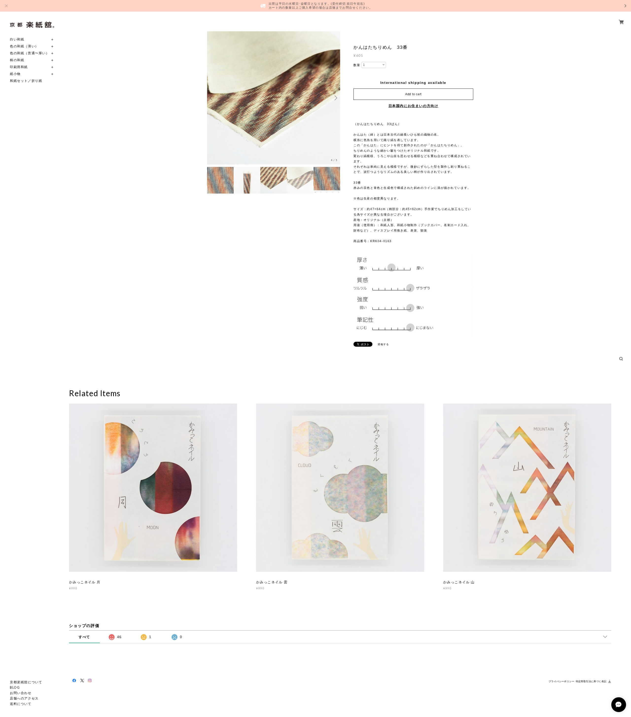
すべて (84, 637)
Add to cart (413, 94)
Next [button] (335, 98)
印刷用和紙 (19, 67)
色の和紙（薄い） (24, 46)
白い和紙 (17, 39)
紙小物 (15, 73)
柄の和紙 (17, 60)
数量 (356, 65)
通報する (383, 344)
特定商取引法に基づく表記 (591, 681)
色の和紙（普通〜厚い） (30, 53)
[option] (273, 97)
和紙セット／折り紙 (26, 80)
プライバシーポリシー (561, 681)
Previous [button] (212, 98)
